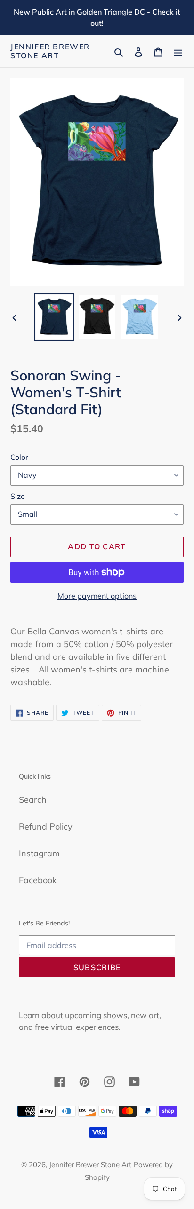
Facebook (38, 880)
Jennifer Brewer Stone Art (50, 51)
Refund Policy (46, 826)
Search (33, 799)
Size (17, 496)
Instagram (39, 853)
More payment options (97, 596)
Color (19, 457)
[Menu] (178, 51)
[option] (54, 317)
